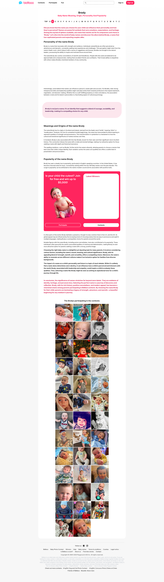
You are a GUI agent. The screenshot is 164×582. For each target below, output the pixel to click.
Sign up (130, 3)
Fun (62, 3)
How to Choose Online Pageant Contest (105, 566)
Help (74, 549)
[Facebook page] (84, 545)
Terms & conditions (94, 549)
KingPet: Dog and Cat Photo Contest (75, 568)
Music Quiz (90, 570)
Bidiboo (45, 549)
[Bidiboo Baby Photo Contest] (26, 2)
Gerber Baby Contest (86, 566)
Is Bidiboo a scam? (67, 551)
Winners (68, 549)
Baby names (82, 549)
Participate (53, 3)
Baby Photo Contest (57, 549)
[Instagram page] (87, 545)
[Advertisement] (82, 74)
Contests (41, 3)
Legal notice (115, 549)
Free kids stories (88, 551)
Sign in (120, 3)
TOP (46, 21)
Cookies (106, 549)
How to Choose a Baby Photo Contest (56, 566)
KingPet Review (73, 566)
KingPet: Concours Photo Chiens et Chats (103, 568)
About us (78, 551)
